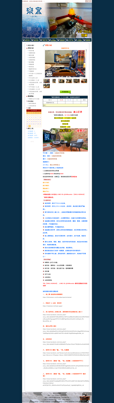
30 (36, 115)
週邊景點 (31, 96)
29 (34, 115)
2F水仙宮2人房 (33, 78)
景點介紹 (88, 1)
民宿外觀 (31, 50)
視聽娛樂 (31, 64)
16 (27, 121)
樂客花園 (31, 55)
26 (27, 115)
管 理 (32, 141)
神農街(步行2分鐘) (34, 98)
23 (27, 124)
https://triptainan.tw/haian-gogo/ (52, 306)
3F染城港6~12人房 (34, 89)
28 (31, 115)
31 (38, 115)
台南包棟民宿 (32, 105)
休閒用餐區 (32, 57)
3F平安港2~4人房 (34, 87)
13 (36, 119)
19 (34, 121)
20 (36, 121)
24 (29, 124)
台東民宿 (53, 401)
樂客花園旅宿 (32, 103)
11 (31, 119)
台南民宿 (35, 401)
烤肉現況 (31, 66)
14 (38, 119)
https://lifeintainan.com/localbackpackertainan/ (57, 297)
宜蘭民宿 (60, 401)
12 (34, 119)
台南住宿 (41, 401)
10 (29, 119)
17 (29, 121)
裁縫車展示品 (50, 102)
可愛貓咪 (31, 71)
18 (31, 121)
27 (29, 115)
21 (38, 121)
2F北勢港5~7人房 (34, 80)
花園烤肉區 (32, 53)
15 (40, 119)
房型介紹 (31, 48)
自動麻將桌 (32, 59)
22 (40, 121)
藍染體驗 (31, 62)
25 (31, 124)
